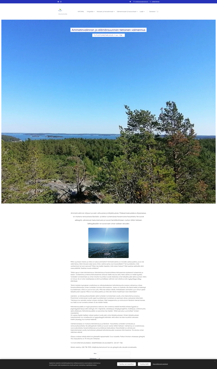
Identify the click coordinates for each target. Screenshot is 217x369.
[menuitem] (81, 11)
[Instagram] (61, 1)
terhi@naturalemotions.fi (141, 1)
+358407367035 (155, 1)
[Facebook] (58, 1)
